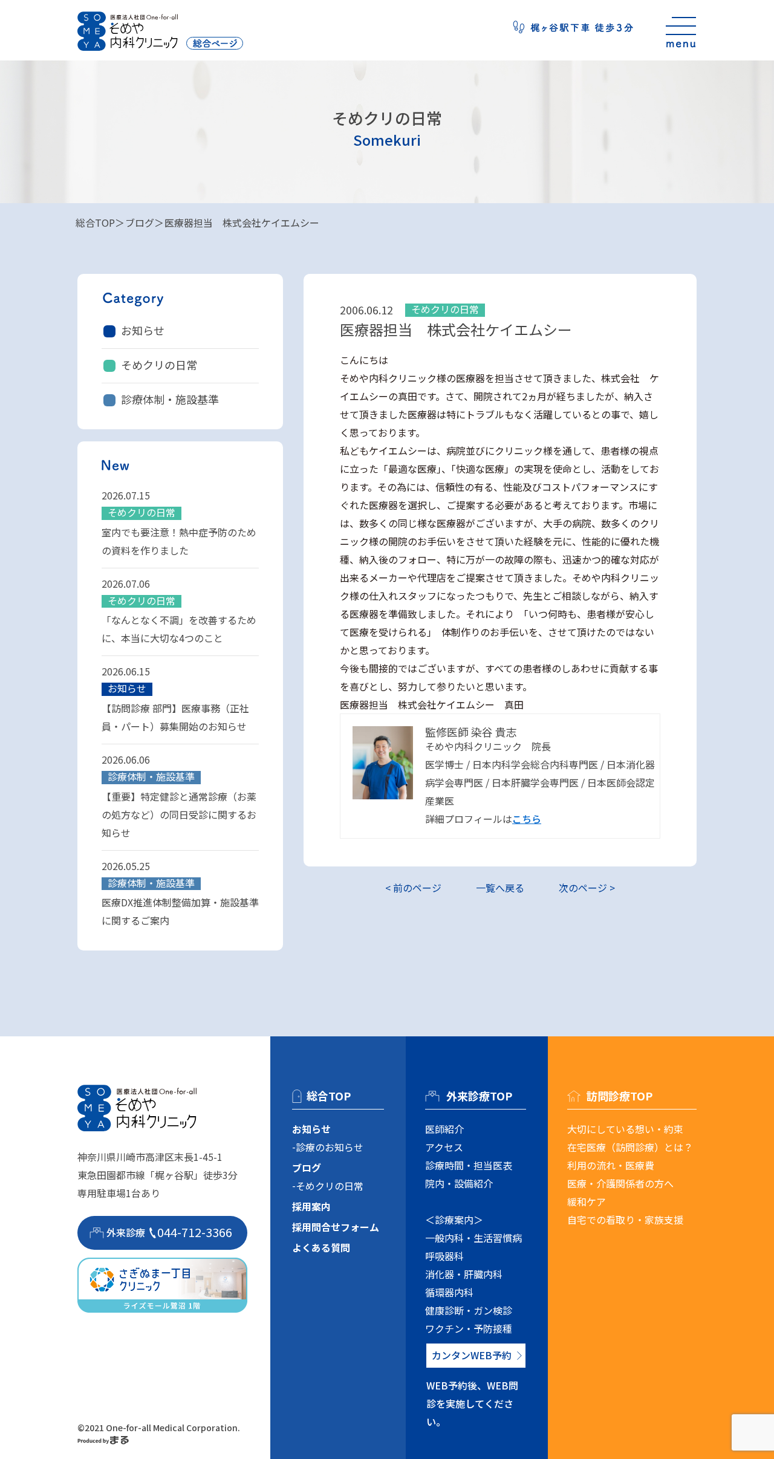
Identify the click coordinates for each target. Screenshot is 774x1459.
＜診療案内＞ (454, 1219)
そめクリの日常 (159, 364)
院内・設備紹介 (459, 1183)
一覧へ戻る (500, 887)
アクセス (444, 1147)
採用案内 (311, 1206)
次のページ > (587, 887)
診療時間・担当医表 (468, 1165)
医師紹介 (444, 1129)
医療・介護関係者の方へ (620, 1183)
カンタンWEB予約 (472, 1355)
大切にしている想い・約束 (625, 1129)
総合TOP (95, 222)
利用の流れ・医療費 (610, 1165)
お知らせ (142, 330)
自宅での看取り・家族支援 (625, 1219)
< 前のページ (413, 887)
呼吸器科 (444, 1256)
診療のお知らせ (329, 1147)
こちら (526, 818)
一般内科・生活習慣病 (473, 1237)
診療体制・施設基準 (170, 399)
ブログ (139, 222)
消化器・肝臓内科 (463, 1274)
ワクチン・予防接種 (468, 1328)
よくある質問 (321, 1247)
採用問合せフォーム (335, 1227)
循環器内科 (449, 1292)
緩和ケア (586, 1201)
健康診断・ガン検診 (468, 1310)
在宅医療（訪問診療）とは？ (630, 1147)
